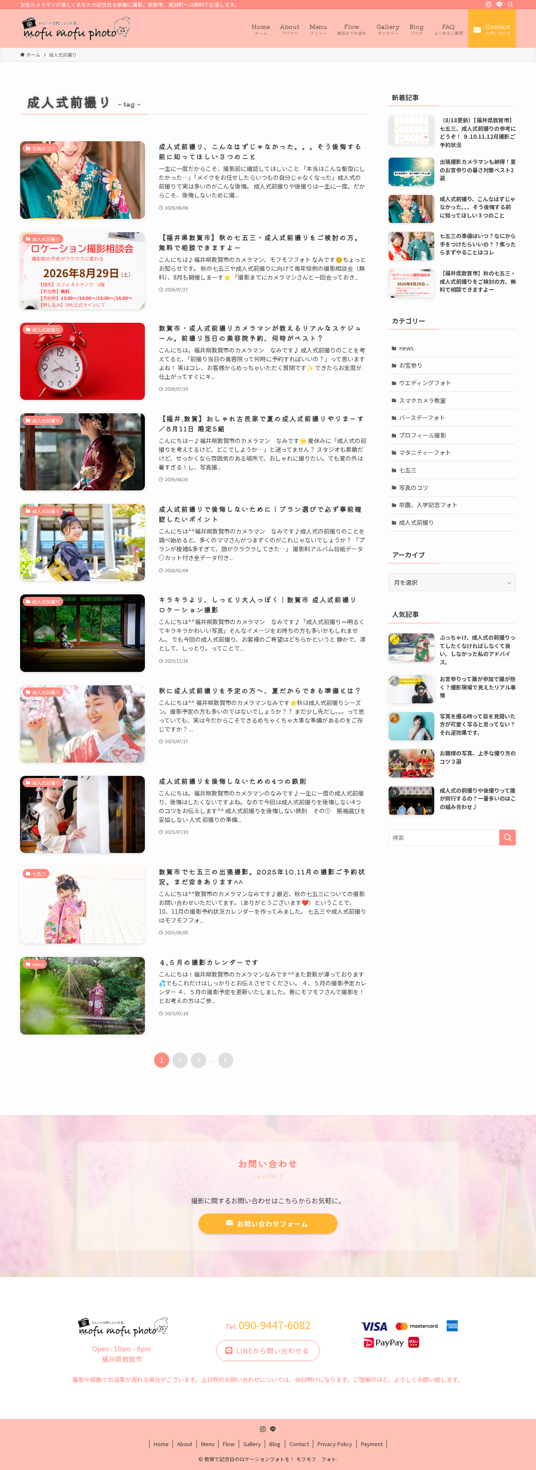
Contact (299, 1444)
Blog (275, 1444)
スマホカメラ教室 (422, 400)
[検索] (510, 4)
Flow (228, 1444)
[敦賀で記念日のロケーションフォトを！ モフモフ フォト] (76, 28)
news (406, 348)
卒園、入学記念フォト (428, 504)
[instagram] (488, 4)
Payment (372, 1444)
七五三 (408, 470)
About (184, 1444)
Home (161, 1444)
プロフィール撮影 (422, 435)
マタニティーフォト (425, 452)
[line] (499, 4)
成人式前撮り (416, 522)
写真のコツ (413, 487)
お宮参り (411, 365)
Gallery (252, 1444)
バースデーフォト (422, 417)
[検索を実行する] (507, 837)
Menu (207, 1444)
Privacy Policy (334, 1444)
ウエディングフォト (425, 383)
